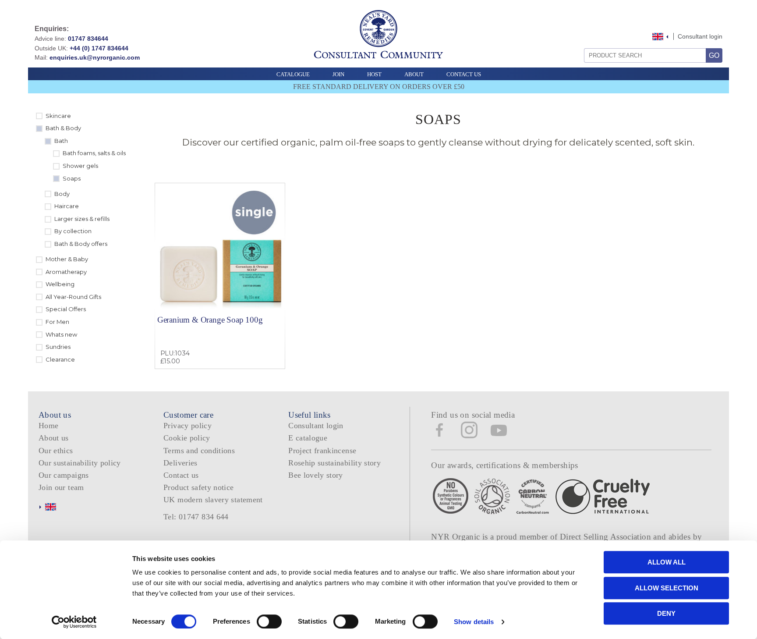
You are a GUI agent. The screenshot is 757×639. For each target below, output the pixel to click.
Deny (666, 613)
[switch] (269, 621)
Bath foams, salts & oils (94, 152)
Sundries (58, 346)
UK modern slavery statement (213, 499)
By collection (73, 230)
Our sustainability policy (80, 462)
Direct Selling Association (606, 536)
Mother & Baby (67, 259)
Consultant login (700, 36)
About (414, 74)
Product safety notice (198, 487)
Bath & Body (63, 127)
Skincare (58, 115)
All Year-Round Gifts (73, 296)
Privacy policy (187, 425)
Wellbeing (60, 284)
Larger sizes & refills (82, 218)
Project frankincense (322, 450)
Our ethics (56, 450)
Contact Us (463, 74)
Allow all (666, 562)
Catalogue (293, 74)
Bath (61, 140)
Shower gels (80, 165)
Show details (474, 621)
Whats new (61, 334)
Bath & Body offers (80, 243)
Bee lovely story (315, 475)
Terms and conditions (199, 450)
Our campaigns (64, 475)
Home (48, 425)
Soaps (72, 178)
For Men (57, 321)
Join (338, 74)
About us (54, 437)
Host (374, 74)
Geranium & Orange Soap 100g (210, 319)
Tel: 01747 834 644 (196, 516)
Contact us (181, 475)
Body (62, 193)
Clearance (60, 359)
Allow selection (666, 588)
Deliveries (180, 462)
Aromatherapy (66, 271)
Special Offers (66, 308)
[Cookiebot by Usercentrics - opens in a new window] (74, 621)
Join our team (61, 487)
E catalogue (307, 437)
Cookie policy (186, 437)
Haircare (66, 205)
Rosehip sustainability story (334, 462)
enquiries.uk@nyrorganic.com (95, 57)
